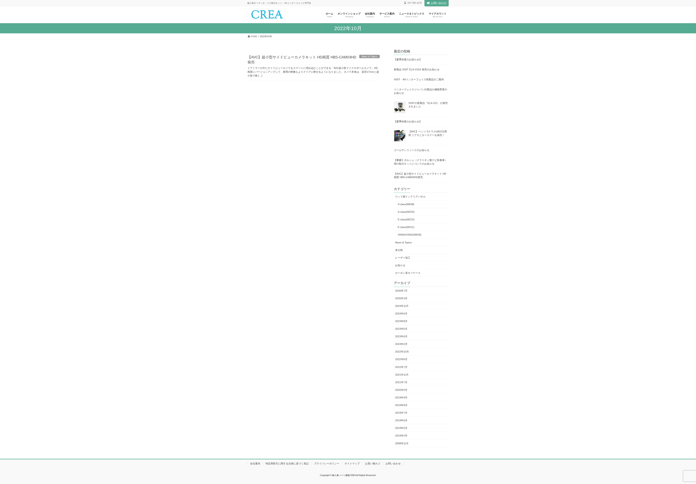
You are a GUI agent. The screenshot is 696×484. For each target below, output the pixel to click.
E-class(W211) (406, 227)
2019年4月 (401, 435)
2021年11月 (402, 374)
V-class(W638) (406, 204)
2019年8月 (401, 405)
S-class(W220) (406, 211)
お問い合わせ (438, 3)
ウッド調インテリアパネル (410, 196)
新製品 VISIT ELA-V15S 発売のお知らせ (417, 69)
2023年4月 (401, 336)
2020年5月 (401, 389)
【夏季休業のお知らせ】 (408, 59)
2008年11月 (402, 443)
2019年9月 (401, 397)
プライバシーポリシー (326, 463)
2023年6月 (401, 328)
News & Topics (403, 242)
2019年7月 (401, 412)
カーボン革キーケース (407, 272)
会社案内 (255, 463)
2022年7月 (401, 367)
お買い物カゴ (372, 463)
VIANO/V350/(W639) (409, 234)
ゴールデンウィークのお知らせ (411, 150)
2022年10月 (402, 351)
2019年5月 (401, 428)
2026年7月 (401, 290)
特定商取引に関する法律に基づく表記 (287, 463)
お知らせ (400, 265)
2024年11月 (402, 305)
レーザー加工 (402, 257)
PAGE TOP (678, 466)
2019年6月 (401, 420)
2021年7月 (401, 382)
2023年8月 (401, 321)
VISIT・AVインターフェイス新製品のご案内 (419, 79)
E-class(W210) (406, 219)
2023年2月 (401, 344)
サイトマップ (352, 463)
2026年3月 (401, 298)
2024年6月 (401, 313)
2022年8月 (401, 359)
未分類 (399, 250)
